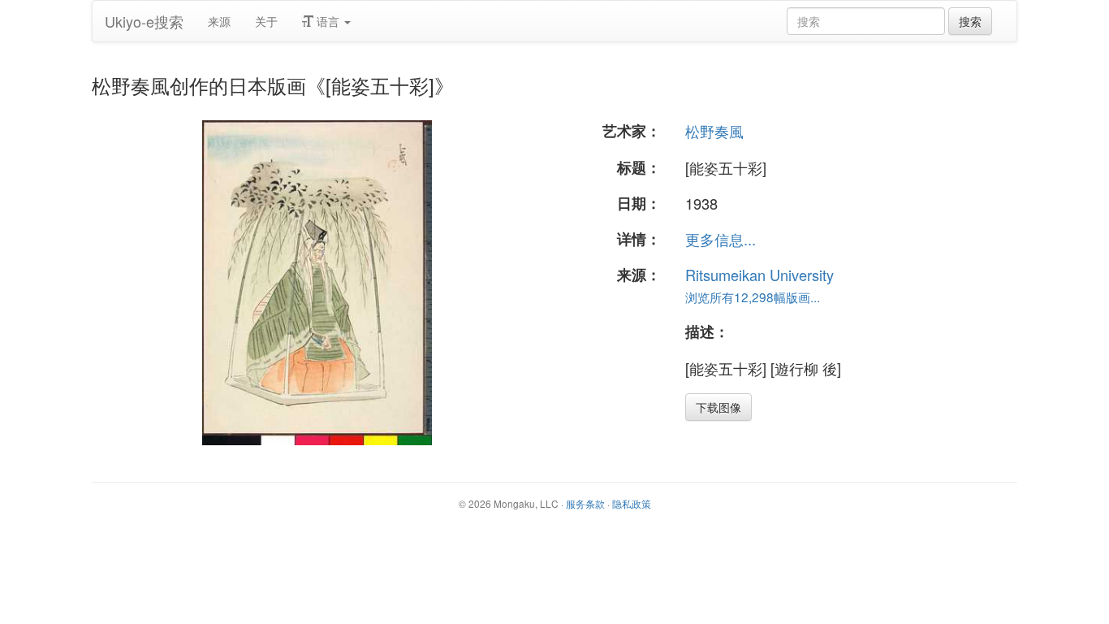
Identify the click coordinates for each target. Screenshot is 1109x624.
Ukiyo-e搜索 (144, 21)
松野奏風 (714, 130)
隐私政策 (631, 503)
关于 (266, 21)
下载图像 (718, 407)
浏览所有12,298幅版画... (752, 297)
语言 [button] (328, 21)
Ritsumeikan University (759, 274)
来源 (219, 21)
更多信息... (720, 238)
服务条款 (585, 503)
